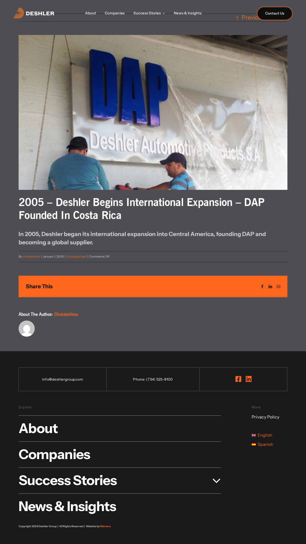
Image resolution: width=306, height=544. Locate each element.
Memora (105, 526)
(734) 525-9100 (159, 379)
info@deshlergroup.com (62, 379)
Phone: (139, 379)
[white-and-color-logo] (33, 10)
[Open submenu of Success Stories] (213, 480)
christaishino (31, 256)
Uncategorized (76, 256)
